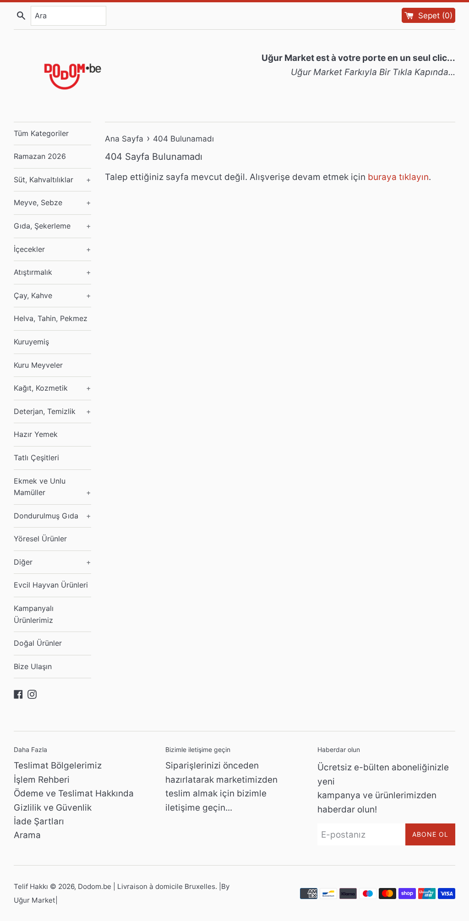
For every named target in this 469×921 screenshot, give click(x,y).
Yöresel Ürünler (40, 538)
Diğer (52, 562)
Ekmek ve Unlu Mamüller (52, 486)
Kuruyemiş (31, 341)
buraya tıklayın (398, 177)
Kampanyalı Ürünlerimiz (34, 614)
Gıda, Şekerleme (52, 225)
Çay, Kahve (52, 295)
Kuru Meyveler (38, 365)
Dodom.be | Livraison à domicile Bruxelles (146, 886)
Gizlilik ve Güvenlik (53, 807)
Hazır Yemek (36, 434)
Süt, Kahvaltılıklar (52, 179)
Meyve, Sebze (52, 202)
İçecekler (52, 249)
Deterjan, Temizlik (52, 411)
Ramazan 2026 (40, 156)
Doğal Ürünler (38, 643)
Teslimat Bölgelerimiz (58, 765)
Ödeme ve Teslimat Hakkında (74, 793)
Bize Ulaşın (33, 666)
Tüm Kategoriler (41, 133)
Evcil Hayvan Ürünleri (51, 584)
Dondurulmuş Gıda (52, 515)
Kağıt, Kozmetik (52, 387)
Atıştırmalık (52, 272)
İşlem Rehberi (42, 779)
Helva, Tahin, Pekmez (50, 318)
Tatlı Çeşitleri (36, 457)
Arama (27, 835)
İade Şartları (39, 821)
